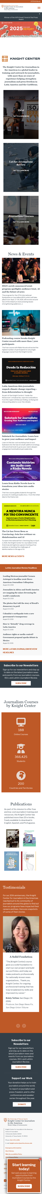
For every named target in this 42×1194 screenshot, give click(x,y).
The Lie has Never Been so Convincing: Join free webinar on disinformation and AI (18, 534)
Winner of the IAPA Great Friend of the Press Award (21, 18)
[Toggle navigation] (39, 7)
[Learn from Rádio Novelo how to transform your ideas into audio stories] (21, 468)
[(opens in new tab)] (12, 838)
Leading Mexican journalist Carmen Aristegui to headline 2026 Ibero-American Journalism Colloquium (19, 579)
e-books (30, 817)
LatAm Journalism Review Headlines (21, 568)
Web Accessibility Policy (13, 1154)
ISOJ (5, 1168)
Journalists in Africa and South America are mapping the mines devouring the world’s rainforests (21, 593)
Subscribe (21, 683)
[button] (6, 35)
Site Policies (9, 1151)
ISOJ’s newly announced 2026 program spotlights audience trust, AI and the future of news (21, 289)
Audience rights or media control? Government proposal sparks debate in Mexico (20, 637)
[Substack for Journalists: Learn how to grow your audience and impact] (21, 421)
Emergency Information (13, 1148)
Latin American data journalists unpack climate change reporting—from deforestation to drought (19, 389)
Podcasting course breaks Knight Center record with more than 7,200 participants (20, 341)
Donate (22, 1104)
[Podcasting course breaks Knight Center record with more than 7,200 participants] (21, 322)
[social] (5, 1180)
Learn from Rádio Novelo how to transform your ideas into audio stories (18, 486)
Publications (21, 804)
